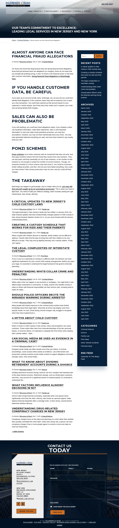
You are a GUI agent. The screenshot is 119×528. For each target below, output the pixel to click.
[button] (116, 525)
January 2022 (86, 252)
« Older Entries (18, 432)
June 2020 (85, 316)
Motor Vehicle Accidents (90, 343)
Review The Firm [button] (26, 511)
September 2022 (87, 225)
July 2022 (84, 232)
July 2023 (84, 192)
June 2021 (85, 275)
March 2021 (85, 285)
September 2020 (87, 305)
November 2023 (87, 178)
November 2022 (87, 218)
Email (71, 468)
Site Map (37, 522)
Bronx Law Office (26, 498)
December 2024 (87, 135)
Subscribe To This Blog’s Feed (90, 358)
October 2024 (86, 142)
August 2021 (85, 269)
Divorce (44, 369)
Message (53, 478)
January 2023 (86, 212)
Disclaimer (54, 502)
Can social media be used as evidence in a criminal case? (42, 340)
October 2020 (86, 302)
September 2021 (87, 265)
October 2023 (86, 182)
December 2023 (87, 175)
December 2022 (87, 215)
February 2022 (86, 249)
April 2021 (85, 282)
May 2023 (84, 198)
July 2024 (84, 152)
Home (30, 11)
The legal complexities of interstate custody (41, 249)
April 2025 (85, 125)
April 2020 (85, 319)
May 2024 (84, 158)
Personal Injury (86, 346)
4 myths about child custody (35, 318)
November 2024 (87, 138)
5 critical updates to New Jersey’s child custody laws (39, 203)
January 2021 (86, 292)
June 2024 (85, 155)
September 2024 (87, 145)
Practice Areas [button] (52, 11)
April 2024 (85, 162)
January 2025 (86, 131)
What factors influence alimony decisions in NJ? (38, 386)
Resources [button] (66, 11)
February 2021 (86, 289)
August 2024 (85, 148)
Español (78, 11)
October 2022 (86, 222)
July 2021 (84, 272)
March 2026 (85, 108)
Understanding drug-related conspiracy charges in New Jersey (38, 410)
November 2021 (87, 259)
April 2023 (85, 202)
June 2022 (85, 235)
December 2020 (87, 295)
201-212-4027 (107, 4)
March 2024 (85, 165)
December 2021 (87, 255)
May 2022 (84, 239)
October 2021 (86, 262)
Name (52, 468)
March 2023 (85, 205)
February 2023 (86, 208)
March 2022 (85, 245)
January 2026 (86, 111)
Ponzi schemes (18, 154)
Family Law (45, 209)
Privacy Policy (49, 522)
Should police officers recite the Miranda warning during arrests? (38, 296)
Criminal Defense (47, 62)
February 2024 (86, 168)
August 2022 (85, 229)
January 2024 (86, 172)
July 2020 (84, 312)
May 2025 (84, 121)
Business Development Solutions (71, 522)
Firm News (44, 256)
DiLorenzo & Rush (26, 62)
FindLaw (92, 522)
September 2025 (87, 118)
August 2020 (85, 309)
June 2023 (85, 195)
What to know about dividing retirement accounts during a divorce (42, 363)
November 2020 (87, 299)
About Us (37, 11)
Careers (59, 525)
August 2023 (85, 188)
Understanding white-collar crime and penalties (43, 273)
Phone (90, 468)
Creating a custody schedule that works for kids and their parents (39, 226)
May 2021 (84, 279)
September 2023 (87, 185)
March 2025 (85, 128)
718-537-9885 (22, 496)
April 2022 (85, 242)
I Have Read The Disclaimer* (64, 507)
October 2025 (86, 115)
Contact (87, 11)
